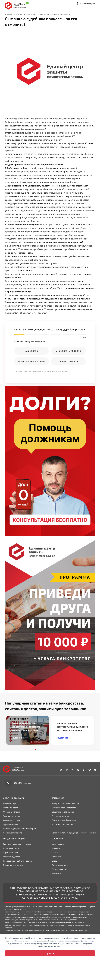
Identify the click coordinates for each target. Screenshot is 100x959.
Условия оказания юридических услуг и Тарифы (74, 832)
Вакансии (56, 873)
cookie (90, 941)
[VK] (72, 769)
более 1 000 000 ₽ (69, 361)
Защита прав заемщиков (63, 812)
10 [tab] (61, 749)
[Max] (61, 769)
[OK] (83, 769)
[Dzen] (89, 769)
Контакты (56, 856)
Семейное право (10, 807)
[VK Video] (78, 769)
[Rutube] (95, 769)
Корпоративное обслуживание (17, 861)
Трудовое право (10, 824)
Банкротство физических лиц (65, 803)
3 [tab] (41, 749)
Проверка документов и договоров (19, 828)
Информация (58, 844)
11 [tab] (64, 749)
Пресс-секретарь (60, 865)
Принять (50, 953)
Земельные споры (11, 816)
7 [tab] (53, 749)
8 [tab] (55, 749)
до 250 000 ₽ (31, 351)
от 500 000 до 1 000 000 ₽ (31, 361)
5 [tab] (47, 749)
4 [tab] (44, 749)
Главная (8, 14)
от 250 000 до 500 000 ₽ (68, 351)
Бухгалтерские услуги (13, 865)
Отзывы (55, 852)
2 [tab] (38, 749)
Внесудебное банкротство (64, 807)
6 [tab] (50, 749)
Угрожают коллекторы (62, 824)
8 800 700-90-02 (21, 783)
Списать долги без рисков (64, 820)
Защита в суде (9, 803)
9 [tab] (58, 749)
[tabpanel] (27, 730)
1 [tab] (35, 749)
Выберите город (87, 3)
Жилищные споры (11, 812)
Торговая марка (10, 852)
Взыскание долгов (60, 816)
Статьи (19, 14)
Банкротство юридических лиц (17, 844)
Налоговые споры (11, 848)
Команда (56, 848)
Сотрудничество (59, 869)
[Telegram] (66, 769)
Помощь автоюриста (12, 832)
